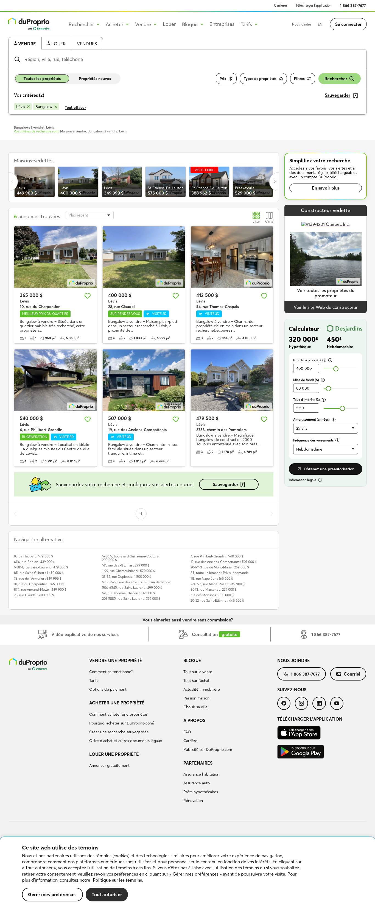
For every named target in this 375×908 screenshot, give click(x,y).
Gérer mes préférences (52, 894)
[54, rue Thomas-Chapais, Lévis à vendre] (232, 257)
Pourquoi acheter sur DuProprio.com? (121, 723)
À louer (56, 43)
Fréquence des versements (313, 440)
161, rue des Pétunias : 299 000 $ (126, 565)
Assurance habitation (201, 774)
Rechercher (335, 78)
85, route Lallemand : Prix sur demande (220, 573)
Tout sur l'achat (196, 680)
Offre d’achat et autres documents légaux (125, 740)
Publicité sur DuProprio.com (207, 749)
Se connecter (348, 24)
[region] (187, 872)
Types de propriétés (260, 78)
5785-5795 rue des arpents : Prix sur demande (136, 582)
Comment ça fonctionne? (111, 671)
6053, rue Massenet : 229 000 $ (214, 589)
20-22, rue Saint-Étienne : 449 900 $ (217, 600)
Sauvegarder (225, 484)
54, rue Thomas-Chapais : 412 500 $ (128, 593)
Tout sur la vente (197, 671)
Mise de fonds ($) (306, 380)
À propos (194, 720)
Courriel (352, 674)
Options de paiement (108, 689)
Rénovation (193, 800)
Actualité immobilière (201, 689)
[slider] (335, 368)
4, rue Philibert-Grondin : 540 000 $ (217, 556)
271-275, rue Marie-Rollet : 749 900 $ (218, 584)
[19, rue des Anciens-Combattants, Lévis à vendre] (144, 380)
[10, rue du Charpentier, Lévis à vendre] (55, 257)
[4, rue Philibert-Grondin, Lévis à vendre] (55, 380)
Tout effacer (75, 107)
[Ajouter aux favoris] (87, 296)
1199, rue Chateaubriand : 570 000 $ (128, 571)
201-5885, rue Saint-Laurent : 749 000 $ (131, 598)
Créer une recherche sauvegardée (119, 731)
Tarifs (93, 680)
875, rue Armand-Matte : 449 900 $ (40, 589)
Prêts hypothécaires (200, 791)
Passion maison (196, 698)
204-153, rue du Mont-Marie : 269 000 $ (220, 567)
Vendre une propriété (115, 660)
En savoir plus (326, 188)
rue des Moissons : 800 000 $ (212, 595)
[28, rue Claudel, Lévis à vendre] (144, 257)
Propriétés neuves (95, 78)
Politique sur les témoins (117, 880)
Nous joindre (301, 24)
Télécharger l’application (314, 5)
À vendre (25, 43)
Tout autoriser (107, 894)
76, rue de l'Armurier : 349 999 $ (37, 578)
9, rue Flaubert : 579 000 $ (33, 556)
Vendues (87, 43)
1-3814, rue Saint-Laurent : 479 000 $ (41, 567)
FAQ (187, 731)
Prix (223, 78)
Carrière (190, 740)
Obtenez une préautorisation (329, 469)
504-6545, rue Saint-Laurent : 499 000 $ (132, 587)
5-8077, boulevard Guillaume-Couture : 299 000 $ (131, 558)
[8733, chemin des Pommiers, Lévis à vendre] (232, 380)
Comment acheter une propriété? (118, 714)
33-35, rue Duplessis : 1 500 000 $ (126, 576)
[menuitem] (134, 676)
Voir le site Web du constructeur (326, 307)
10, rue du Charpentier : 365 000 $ (39, 584)
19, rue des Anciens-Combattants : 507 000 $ (224, 562)
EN (320, 24)
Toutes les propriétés (42, 78)
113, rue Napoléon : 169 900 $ (212, 578)
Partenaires (197, 762)
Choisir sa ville (195, 706)
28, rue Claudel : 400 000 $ (34, 595)
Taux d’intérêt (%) (306, 400)
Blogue (192, 660)
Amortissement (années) (311, 419)
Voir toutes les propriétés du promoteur (325, 293)
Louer (169, 24)
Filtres (299, 78)
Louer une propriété (114, 754)
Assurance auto (196, 783)
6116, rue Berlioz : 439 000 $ (34, 562)
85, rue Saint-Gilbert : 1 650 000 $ (39, 573)
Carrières (280, 5)
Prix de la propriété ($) (309, 360)
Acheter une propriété (116, 703)
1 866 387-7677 (353, 5)
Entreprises (221, 24)
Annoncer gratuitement (109, 765)
